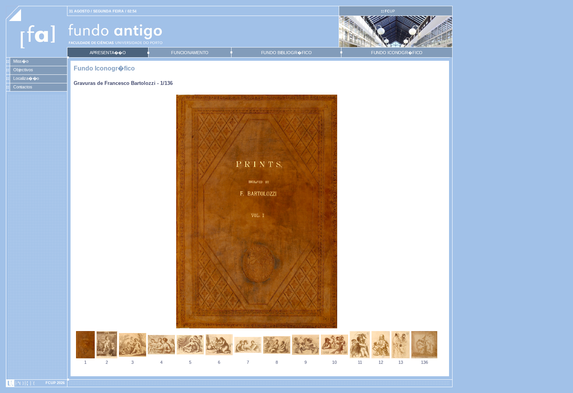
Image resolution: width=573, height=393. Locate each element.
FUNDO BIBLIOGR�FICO (286, 52)
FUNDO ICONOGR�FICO (397, 52)
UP (390, 11)
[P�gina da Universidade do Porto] (36, 383)
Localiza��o (26, 78)
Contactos (22, 87)
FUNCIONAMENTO (190, 52)
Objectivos (23, 69)
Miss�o (20, 61)
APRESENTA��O (108, 52)
